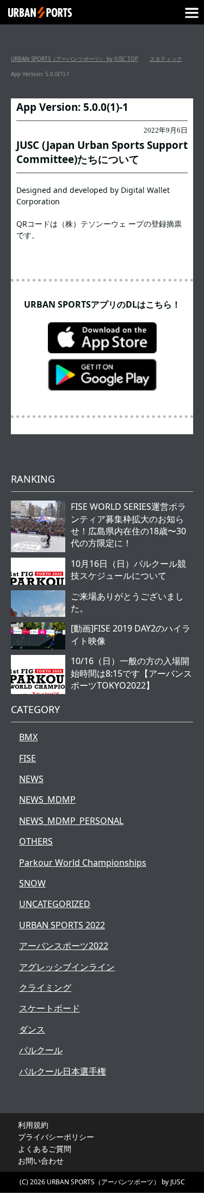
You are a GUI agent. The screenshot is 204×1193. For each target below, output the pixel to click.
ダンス (32, 1029)
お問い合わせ (41, 1160)
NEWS (31, 779)
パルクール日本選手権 (62, 1071)
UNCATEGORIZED (54, 904)
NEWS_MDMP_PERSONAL (71, 821)
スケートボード (49, 1008)
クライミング (45, 988)
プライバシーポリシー (56, 1137)
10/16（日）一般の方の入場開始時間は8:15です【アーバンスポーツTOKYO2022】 (131, 673)
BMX (28, 737)
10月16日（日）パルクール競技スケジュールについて (128, 570)
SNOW (32, 883)
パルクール (41, 1050)
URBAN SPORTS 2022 (62, 925)
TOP (74, 59)
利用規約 (33, 1125)
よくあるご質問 (44, 1149)
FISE (27, 758)
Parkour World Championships (82, 863)
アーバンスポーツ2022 (63, 946)
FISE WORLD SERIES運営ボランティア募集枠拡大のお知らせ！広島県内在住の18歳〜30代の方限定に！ (128, 525)
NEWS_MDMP (47, 799)
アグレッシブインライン (67, 967)
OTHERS (36, 841)
